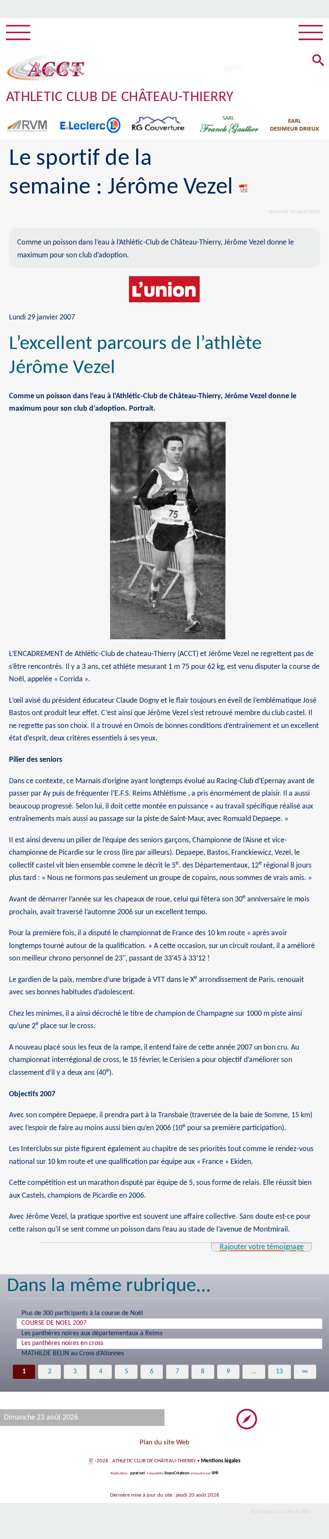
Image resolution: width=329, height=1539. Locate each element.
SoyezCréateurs (177, 1473)
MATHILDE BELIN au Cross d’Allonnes (72, 1353)
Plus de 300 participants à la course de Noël (82, 1313)
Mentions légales (220, 1461)
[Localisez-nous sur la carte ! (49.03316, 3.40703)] (246, 1419)
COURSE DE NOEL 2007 (54, 1323)
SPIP (215, 1473)
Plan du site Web (164, 1442)
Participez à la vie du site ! (282, 1512)
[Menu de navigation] (18, 33)
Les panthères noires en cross (62, 1343)
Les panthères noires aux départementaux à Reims (91, 1333)
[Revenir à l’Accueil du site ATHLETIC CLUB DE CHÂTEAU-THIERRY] (46, 68)
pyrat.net (137, 1473)
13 (279, 1371)
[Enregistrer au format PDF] (244, 188)
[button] (318, 61)
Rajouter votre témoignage (262, 1247)
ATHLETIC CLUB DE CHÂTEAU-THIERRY (119, 97)
